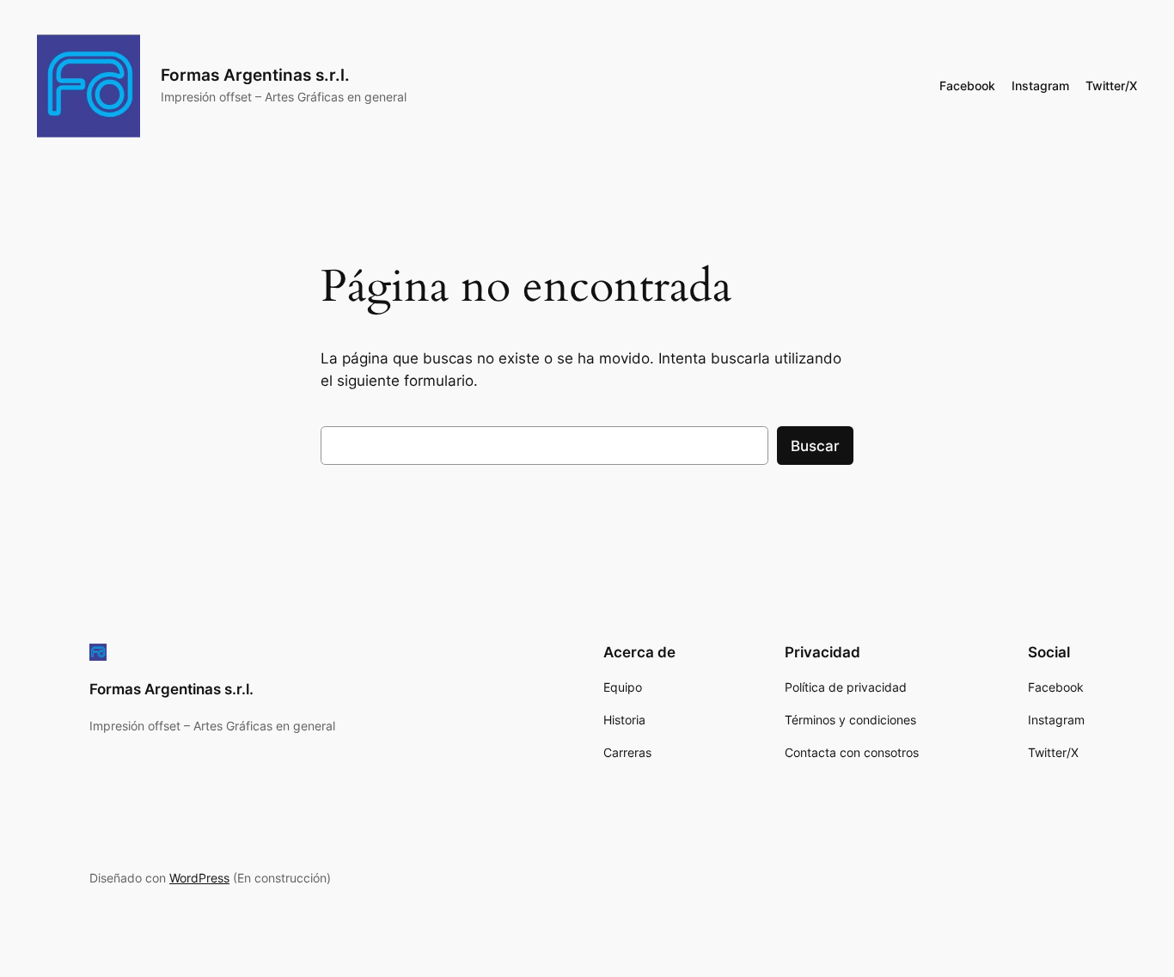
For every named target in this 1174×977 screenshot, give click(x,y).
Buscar (815, 446)
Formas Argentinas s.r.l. (255, 74)
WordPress (199, 877)
